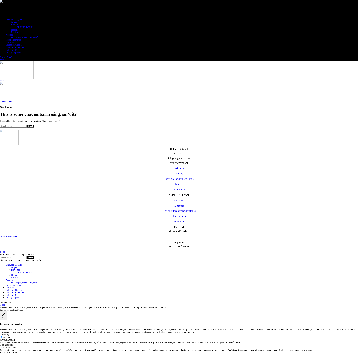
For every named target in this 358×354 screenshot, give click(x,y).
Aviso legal (179, 221)
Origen (14, 22)
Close (2, 305)
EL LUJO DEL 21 (25, 27)
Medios (14, 32)
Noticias (14, 30)
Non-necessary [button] (6, 345)
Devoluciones (179, 215)
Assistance (179, 168)
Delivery (179, 173)
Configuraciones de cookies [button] (145, 307)
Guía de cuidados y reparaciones (179, 210)
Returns (179, 183)
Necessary (7, 337)
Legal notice (179, 189)
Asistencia (179, 200)
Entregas (179, 205)
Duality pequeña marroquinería (25, 37)
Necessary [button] (4, 334)
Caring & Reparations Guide (179, 178)
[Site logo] (4, 15)
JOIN (2, 252)
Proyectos (15, 25)
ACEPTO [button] (165, 307)
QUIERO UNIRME (9, 236)
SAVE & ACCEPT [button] (8, 352)
